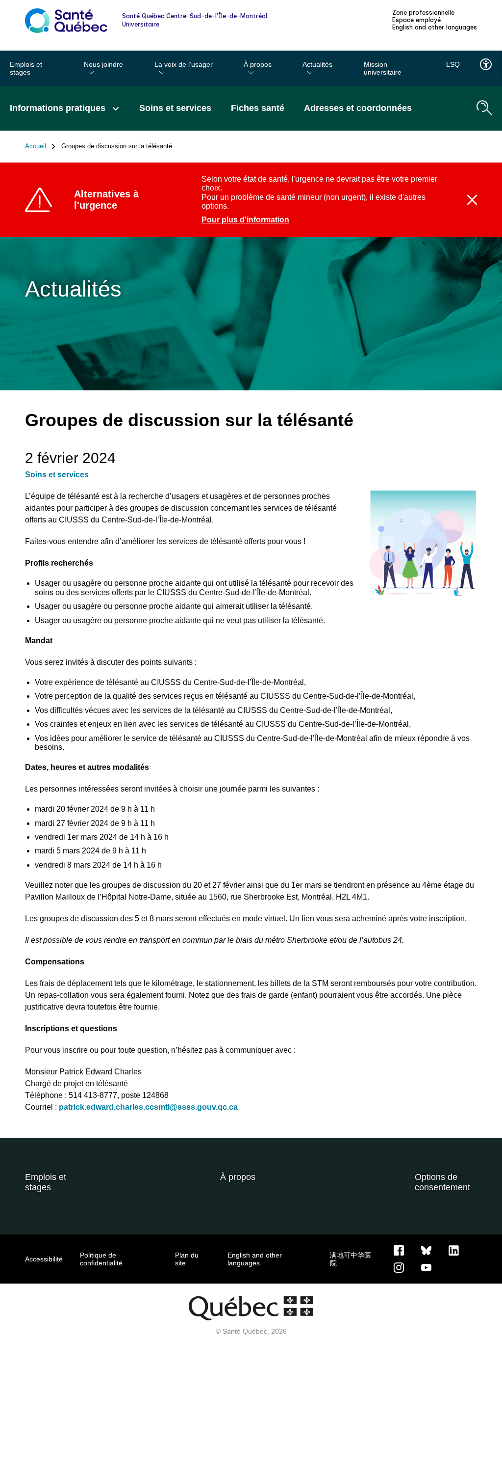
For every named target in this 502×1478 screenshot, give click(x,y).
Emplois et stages (26, 68)
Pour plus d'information (245, 220)
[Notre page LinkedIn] (454, 1250)
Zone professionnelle (423, 12)
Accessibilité (44, 1259)
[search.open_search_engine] (484, 108)
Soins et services (175, 108)
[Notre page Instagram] (399, 1267)
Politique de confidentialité (101, 1259)
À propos (258, 64)
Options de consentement (442, 1182)
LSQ (453, 64)
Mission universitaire (383, 68)
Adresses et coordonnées (358, 108)
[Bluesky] (426, 1250)
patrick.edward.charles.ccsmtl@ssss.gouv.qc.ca (148, 1107)
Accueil (35, 146)
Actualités (317, 64)
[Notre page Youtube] (426, 1267)
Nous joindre (103, 64)
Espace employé (416, 20)
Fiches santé (257, 108)
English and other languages (434, 27)
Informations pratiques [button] (59, 108)
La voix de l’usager (183, 64)
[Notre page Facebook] (399, 1250)
